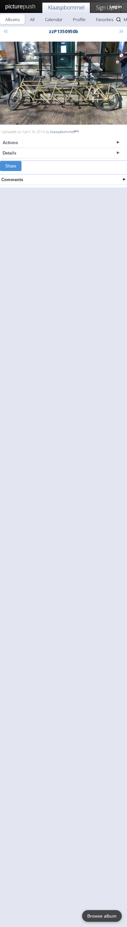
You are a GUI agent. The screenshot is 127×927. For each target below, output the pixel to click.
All (32, 19)
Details (9, 153)
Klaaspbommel (66, 7)
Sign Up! (105, 7)
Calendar (54, 19)
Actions (10, 142)
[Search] (118, 19)
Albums (12, 19)
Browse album (102, 916)
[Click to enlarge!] (63, 82)
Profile (79, 19)
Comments (12, 179)
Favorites (104, 19)
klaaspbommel (62, 131)
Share (10, 166)
